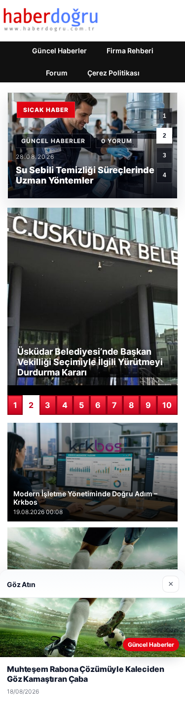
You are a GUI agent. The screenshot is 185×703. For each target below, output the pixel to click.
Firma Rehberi (130, 50)
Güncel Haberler (59, 50)
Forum (57, 73)
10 (167, 405)
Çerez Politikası (113, 73)
